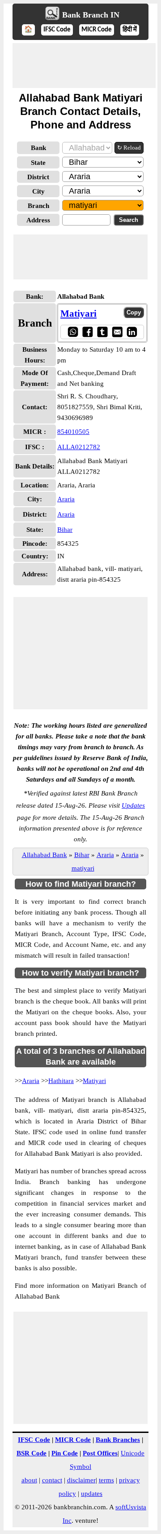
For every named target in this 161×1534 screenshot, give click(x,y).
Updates (133, 805)
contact (52, 1480)
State (38, 162)
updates (91, 1493)
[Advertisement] (84, 65)
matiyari (83, 868)
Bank (38, 147)
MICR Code (96, 30)
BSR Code (32, 1453)
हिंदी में (130, 30)
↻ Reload (129, 147)
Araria (66, 499)
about (29, 1480)
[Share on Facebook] (87, 331)
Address (38, 220)
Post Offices (100, 1453)
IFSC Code (57, 30)
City (38, 191)
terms (106, 1480)
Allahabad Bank (44, 854)
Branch (38, 205)
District (38, 177)
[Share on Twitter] (102, 331)
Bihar (64, 529)
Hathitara (61, 1080)
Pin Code (64, 1453)
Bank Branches (118, 1439)
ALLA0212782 (78, 447)
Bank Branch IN (90, 14)
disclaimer (81, 1480)
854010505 (73, 431)
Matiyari (78, 313)
